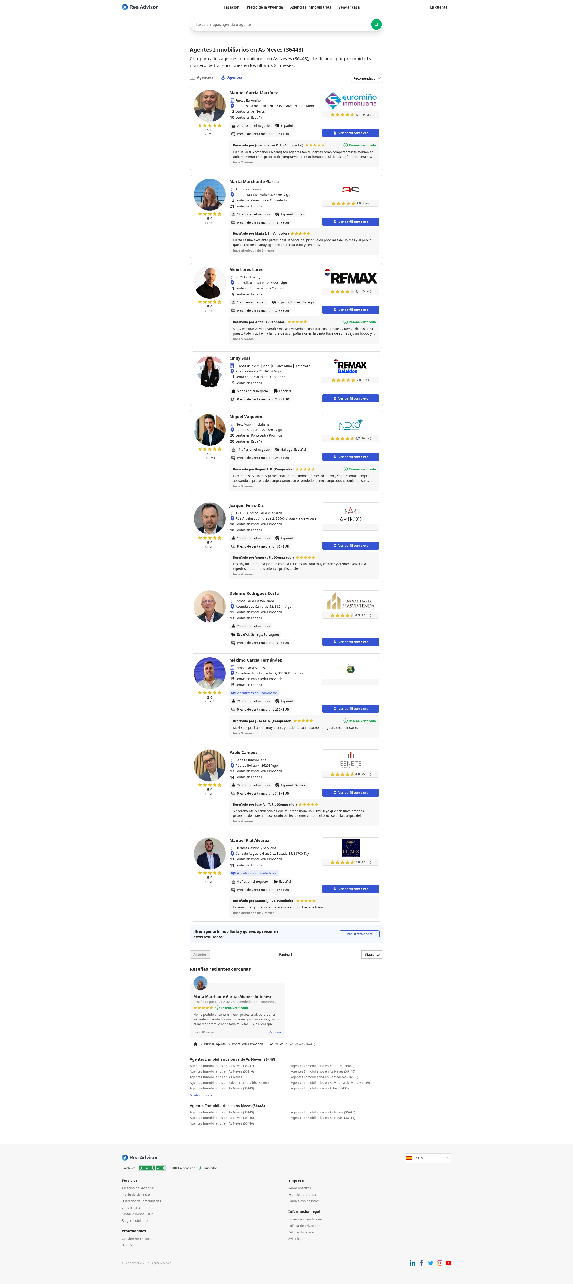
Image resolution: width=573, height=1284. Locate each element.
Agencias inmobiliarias (310, 7)
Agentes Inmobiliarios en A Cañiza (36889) (322, 1066)
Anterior (199, 954)
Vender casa (349, 7)
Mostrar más (199, 1095)
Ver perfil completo (353, 133)
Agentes (234, 77)
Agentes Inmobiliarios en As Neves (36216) (222, 1071)
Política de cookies (302, 1232)
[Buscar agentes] (376, 24)
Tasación (231, 7)
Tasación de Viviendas (138, 1188)
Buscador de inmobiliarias (141, 1201)
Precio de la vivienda (265, 7)
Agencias (205, 77)
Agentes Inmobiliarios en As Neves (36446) (323, 1071)
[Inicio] (195, 1044)
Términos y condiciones (305, 1219)
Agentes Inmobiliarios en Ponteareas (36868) (324, 1077)
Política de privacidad (304, 1226)
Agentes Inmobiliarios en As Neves (216, 1077)
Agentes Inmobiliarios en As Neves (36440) (222, 1123)
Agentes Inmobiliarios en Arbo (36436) (320, 1088)
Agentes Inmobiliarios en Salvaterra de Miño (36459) (330, 1082)
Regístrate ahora (359, 934)
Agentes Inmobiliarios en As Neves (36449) (222, 1088)
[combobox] (286, 24)
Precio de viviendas (136, 1194)
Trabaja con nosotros (304, 1201)
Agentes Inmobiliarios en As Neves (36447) (222, 1066)
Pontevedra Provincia (248, 1044)
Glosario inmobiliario (137, 1214)
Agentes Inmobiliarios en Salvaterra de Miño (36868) (229, 1082)
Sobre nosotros (299, 1188)
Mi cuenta (439, 7)
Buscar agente (215, 1044)
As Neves (277, 1044)
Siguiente (372, 954)
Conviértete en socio (137, 1239)
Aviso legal (296, 1239)
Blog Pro (128, 1245)
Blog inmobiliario (135, 1220)
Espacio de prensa (302, 1194)
